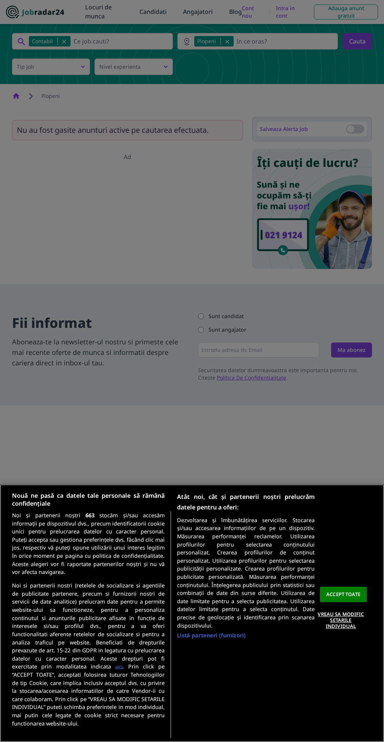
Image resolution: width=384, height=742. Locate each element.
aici (118, 666)
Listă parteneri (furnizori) (211, 635)
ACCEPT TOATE (343, 594)
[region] (192, 613)
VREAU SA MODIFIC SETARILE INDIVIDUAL (341, 620)
